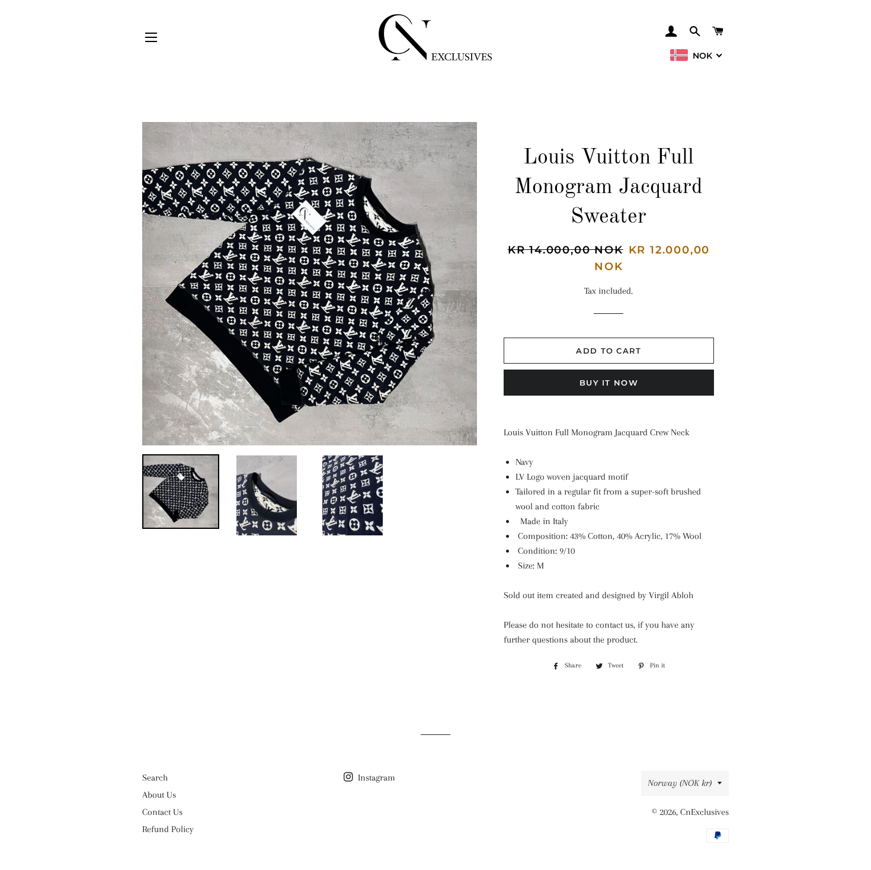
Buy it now (608, 382)
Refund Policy (168, 829)
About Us (159, 794)
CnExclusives (704, 812)
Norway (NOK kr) (680, 783)
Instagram (375, 777)
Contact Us (162, 812)
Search (155, 777)
